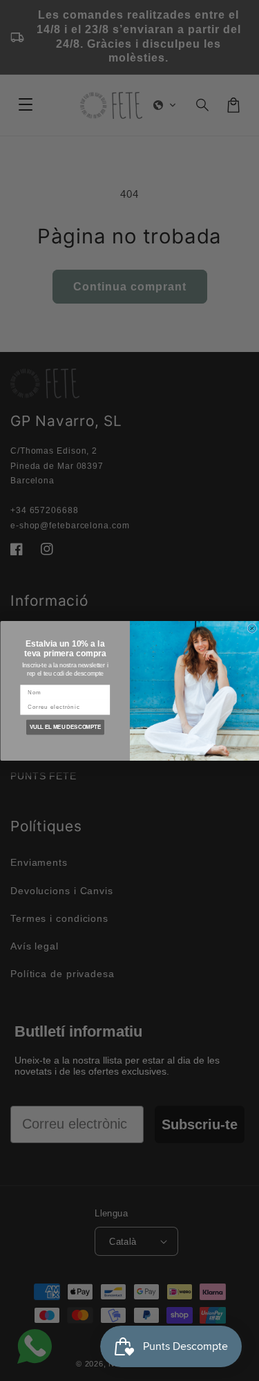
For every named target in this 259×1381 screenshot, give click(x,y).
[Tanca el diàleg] (252, 628)
